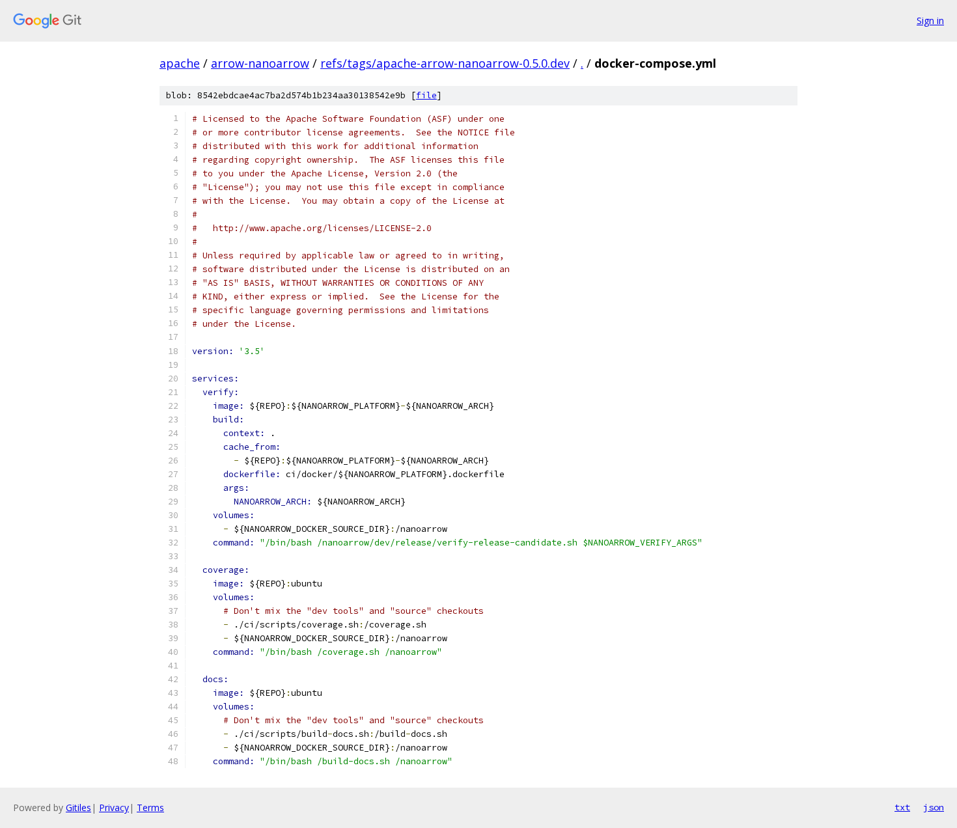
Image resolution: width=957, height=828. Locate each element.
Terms (150, 807)
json (933, 807)
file (426, 95)
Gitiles (78, 807)
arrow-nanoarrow (260, 63)
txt (902, 807)
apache (180, 63)
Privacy (114, 807)
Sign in (930, 20)
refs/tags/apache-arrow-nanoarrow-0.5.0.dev (445, 63)
